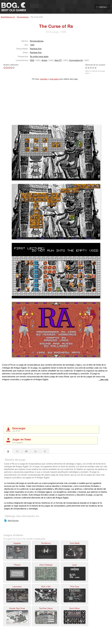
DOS (32, 60)
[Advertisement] (56, 104)
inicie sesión (54, 79)
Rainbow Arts (36, 48)
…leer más (103, 379)
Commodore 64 (76, 60)
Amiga (44, 60)
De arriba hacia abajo (39, 56)
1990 (32, 44)
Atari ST (58, 60)
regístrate (43, 79)
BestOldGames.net (8, 17)
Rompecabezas (23, 17)
